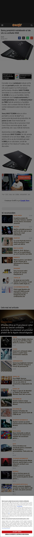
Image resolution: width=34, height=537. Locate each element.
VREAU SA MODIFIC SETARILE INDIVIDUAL (17, 534)
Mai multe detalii (19, 506)
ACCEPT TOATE (17, 532)
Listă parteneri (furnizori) (6, 528)
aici (9, 513)
